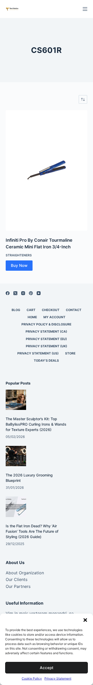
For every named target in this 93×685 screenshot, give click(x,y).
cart (31, 310)
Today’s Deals (46, 360)
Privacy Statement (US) (38, 353)
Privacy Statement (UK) (46, 346)
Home (32, 317)
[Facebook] (8, 293)
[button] (85, 620)
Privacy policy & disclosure (46, 324)
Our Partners (18, 586)
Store (70, 353)
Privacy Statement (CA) (46, 331)
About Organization (25, 572)
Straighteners (19, 255)
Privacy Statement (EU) (46, 339)
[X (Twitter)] (15, 293)
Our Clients (16, 579)
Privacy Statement (57, 678)
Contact (73, 310)
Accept (46, 667)
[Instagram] (23, 293)
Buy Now (19, 265)
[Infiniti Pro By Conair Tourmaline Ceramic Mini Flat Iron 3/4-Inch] (47, 170)
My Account (54, 317)
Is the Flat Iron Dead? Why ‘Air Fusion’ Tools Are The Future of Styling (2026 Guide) (32, 531)
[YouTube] (39, 293)
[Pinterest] (31, 293)
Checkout (50, 310)
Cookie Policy (32, 678)
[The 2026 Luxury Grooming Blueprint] (16, 456)
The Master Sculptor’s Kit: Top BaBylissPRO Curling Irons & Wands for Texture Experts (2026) (36, 424)
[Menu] (85, 9)
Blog (16, 310)
